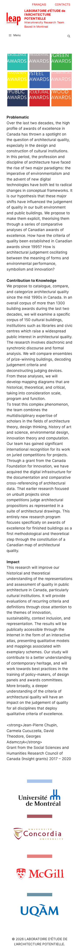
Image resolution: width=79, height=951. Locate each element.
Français (39, 4)
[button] (69, 35)
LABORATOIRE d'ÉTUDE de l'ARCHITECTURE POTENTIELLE (44, 14)
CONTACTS (62, 4)
